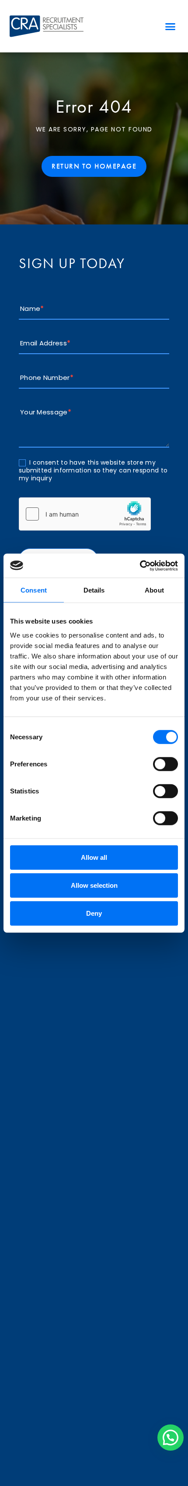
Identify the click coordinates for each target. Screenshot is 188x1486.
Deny (94, 913)
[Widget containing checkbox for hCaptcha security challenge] (85, 514)
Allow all (94, 857)
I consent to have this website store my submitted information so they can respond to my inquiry (93, 471)
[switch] (165, 764)
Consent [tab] (34, 590)
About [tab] (154, 590)
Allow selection (94, 885)
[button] (170, 26)
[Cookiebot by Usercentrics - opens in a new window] (139, 565)
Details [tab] (94, 590)
